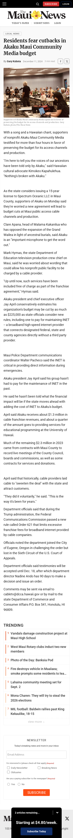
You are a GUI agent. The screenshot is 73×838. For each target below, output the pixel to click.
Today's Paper (20, 23)
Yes (12, 784)
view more (35, 721)
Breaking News (49, 768)
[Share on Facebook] (60, 61)
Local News (12, 34)
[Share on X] (66, 61)
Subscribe (51, 4)
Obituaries (16, 772)
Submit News (41, 23)
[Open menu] (4, 4)
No (23, 784)
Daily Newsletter (19, 768)
